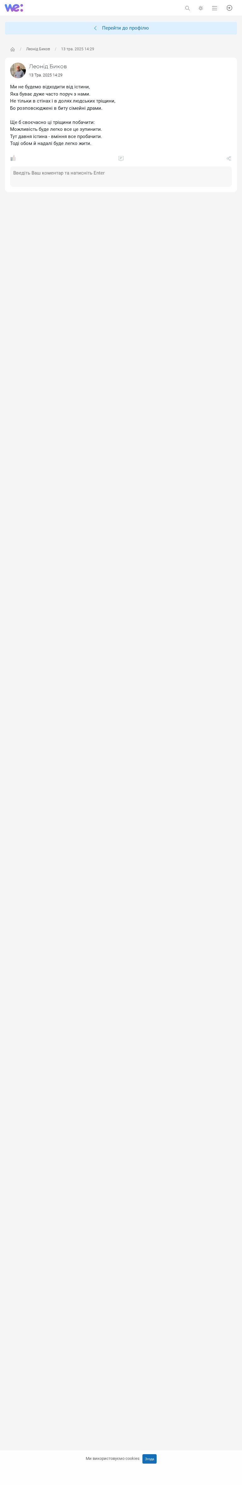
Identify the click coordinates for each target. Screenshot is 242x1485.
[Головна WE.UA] (12, 49)
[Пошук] (187, 7)
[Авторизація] (229, 7)
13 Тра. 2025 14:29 (45, 75)
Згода (149, 1459)
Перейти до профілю (123, 28)
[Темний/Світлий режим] (200, 7)
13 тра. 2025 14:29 (77, 49)
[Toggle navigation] (214, 7)
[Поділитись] (229, 159)
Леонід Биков (38, 49)
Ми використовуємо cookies (113, 1458)
